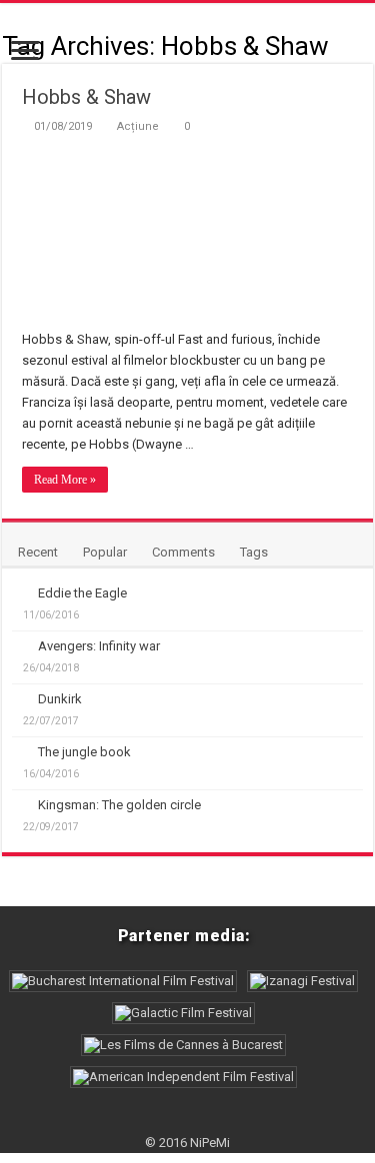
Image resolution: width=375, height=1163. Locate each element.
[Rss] (187, 1119)
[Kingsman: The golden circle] (20, 804)
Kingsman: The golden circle (119, 804)
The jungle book (84, 751)
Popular (105, 552)
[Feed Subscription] (367, 45)
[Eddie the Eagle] (20, 592)
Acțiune (138, 126)
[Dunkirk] (20, 698)
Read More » (65, 480)
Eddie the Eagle (82, 592)
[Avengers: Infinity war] (20, 645)
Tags (254, 552)
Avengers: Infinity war (99, 645)
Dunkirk (60, 698)
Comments (183, 552)
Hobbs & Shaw (86, 97)
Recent (38, 552)
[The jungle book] (20, 751)
